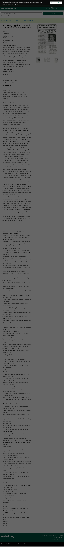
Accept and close (56, 3)
